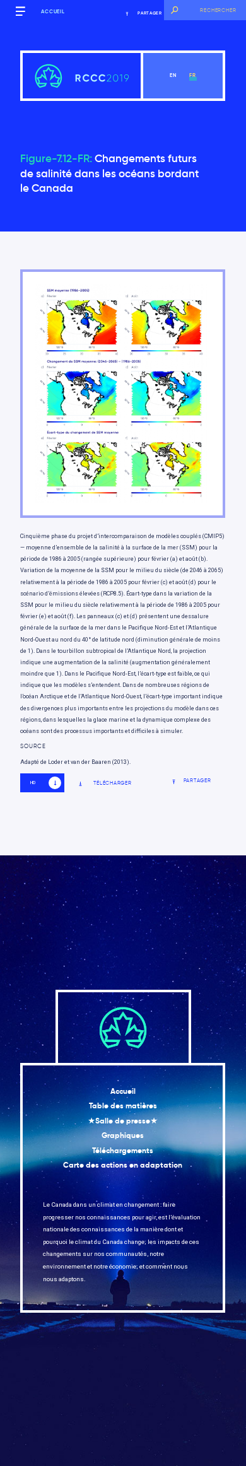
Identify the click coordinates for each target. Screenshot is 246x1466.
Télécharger (112, 783)
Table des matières (123, 1105)
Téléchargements (122, 1150)
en (173, 75)
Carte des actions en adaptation (122, 1165)
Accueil (53, 11)
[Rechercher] (174, 10)
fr (192, 75)
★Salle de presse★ (123, 1121)
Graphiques (123, 1135)
